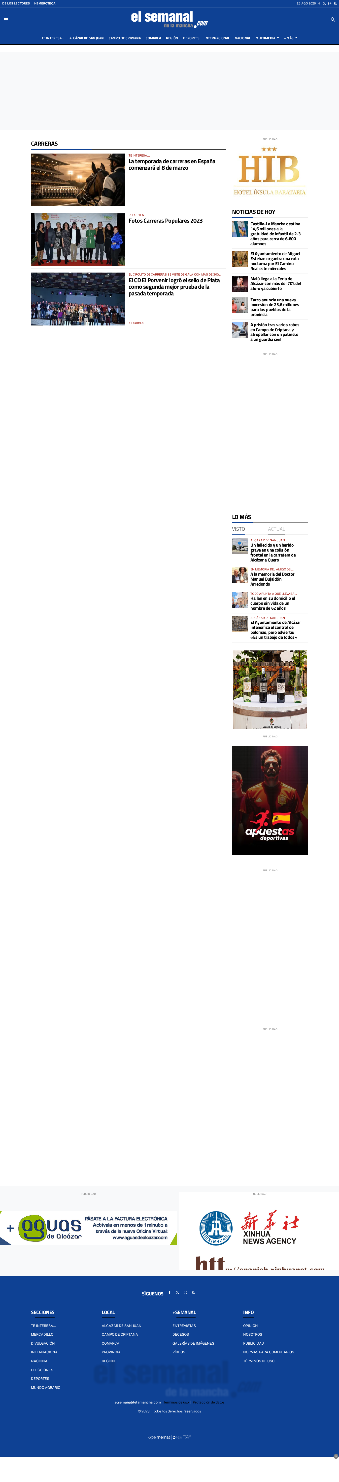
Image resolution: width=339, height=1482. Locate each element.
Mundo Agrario (45, 1388)
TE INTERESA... (43, 1326)
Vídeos (178, 1352)
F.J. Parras (136, 323)
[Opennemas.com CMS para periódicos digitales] (169, 1437)
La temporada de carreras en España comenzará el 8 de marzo (172, 164)
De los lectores (16, 3)
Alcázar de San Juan (121, 1326)
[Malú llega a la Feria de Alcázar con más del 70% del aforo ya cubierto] (240, 284)
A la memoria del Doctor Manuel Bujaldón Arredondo (272, 579)
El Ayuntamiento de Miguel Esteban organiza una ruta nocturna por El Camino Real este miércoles (275, 261)
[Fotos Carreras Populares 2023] (78, 239)
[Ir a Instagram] (329, 3)
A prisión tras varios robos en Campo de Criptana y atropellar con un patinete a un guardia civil (275, 332)
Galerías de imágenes (193, 1343)
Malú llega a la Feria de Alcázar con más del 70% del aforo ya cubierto (275, 283)
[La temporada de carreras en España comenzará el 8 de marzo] (78, 180)
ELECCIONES (42, 1370)
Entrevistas (184, 1326)
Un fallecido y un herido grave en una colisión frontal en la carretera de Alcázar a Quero (273, 552)
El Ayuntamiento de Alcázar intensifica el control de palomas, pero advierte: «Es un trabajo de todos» (275, 629)
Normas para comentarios (268, 1352)
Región (108, 1361)
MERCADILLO (42, 1334)
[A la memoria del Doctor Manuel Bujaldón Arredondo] (240, 575)
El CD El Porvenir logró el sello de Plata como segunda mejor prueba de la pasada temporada (174, 287)
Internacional (45, 1352)
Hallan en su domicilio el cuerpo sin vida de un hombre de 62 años (272, 603)
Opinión (250, 1326)
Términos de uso (258, 1361)
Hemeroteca (45, 3)
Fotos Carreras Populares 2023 (166, 220)
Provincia (111, 1352)
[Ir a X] (324, 3)
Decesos (180, 1334)
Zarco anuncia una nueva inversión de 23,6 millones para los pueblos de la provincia (274, 307)
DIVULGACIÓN (43, 1343)
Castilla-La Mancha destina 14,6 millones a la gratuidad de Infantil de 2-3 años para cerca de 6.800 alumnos (275, 233)
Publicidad (253, 1343)
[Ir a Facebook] (319, 3)
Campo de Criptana (120, 1334)
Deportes (40, 1379)
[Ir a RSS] (335, 3)
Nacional (40, 1361)
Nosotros (252, 1334)
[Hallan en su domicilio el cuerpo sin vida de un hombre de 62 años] (240, 600)
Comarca (110, 1343)
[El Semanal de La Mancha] (169, 19)
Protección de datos (209, 1402)
